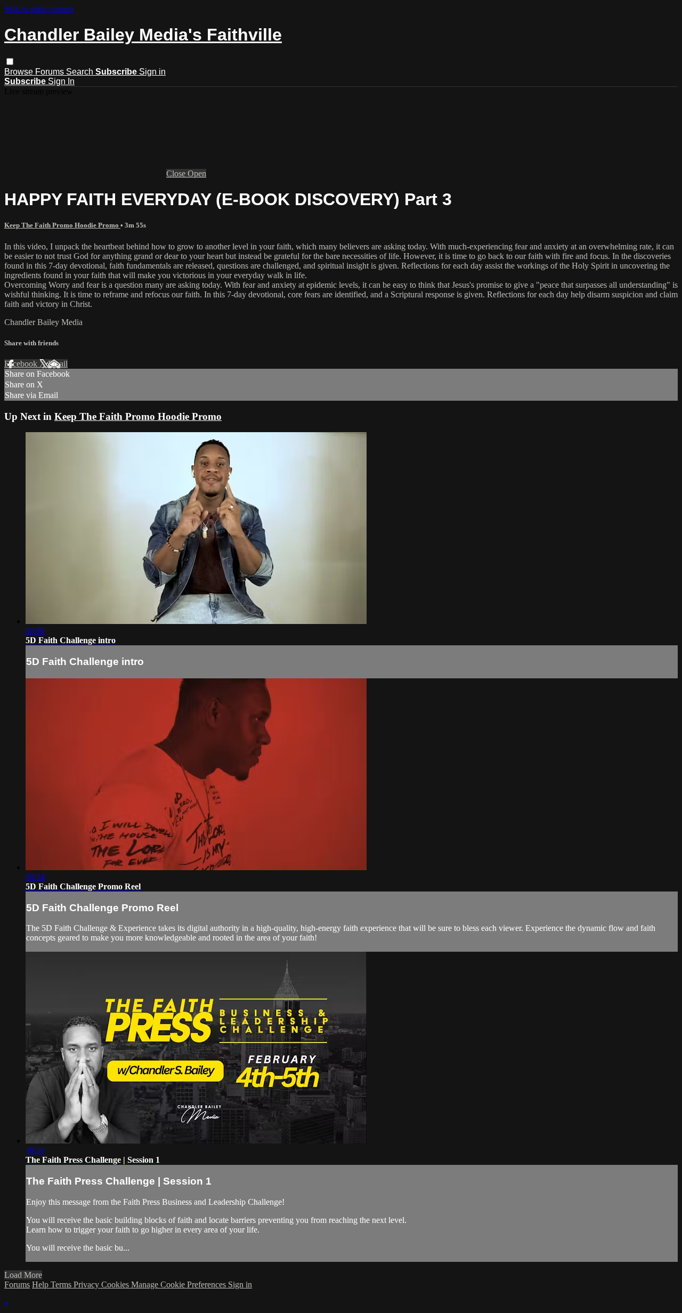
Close (177, 173)
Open (197, 173)
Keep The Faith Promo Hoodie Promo (62, 225)
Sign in (152, 71)
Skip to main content (39, 8)
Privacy (87, 1284)
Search (80, 71)
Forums (50, 71)
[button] (9, 61)
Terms (62, 1284)
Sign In (61, 81)
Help (41, 1284)
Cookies (116, 1284)
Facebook (21, 363)
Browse (19, 71)
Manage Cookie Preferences (179, 1284)
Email (58, 363)
